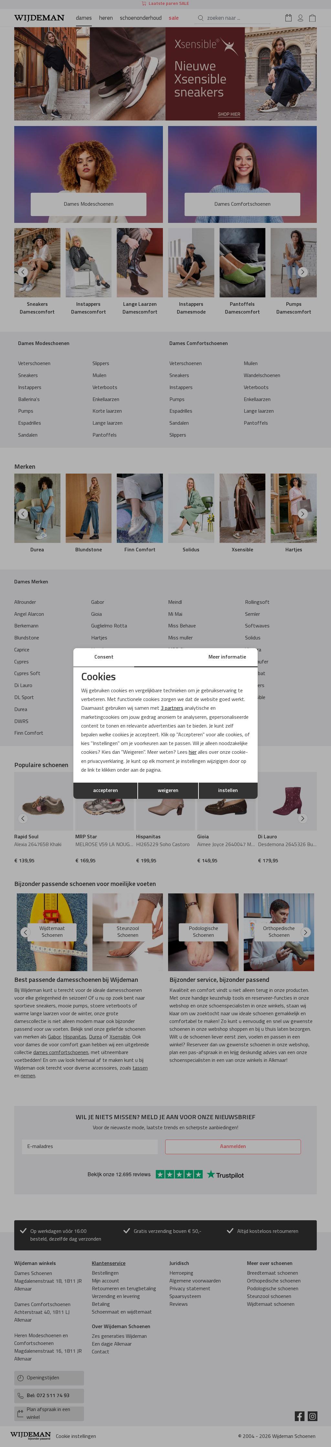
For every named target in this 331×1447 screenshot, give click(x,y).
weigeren (168, 790)
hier (193, 752)
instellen (228, 790)
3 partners (172, 708)
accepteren (105, 790)
